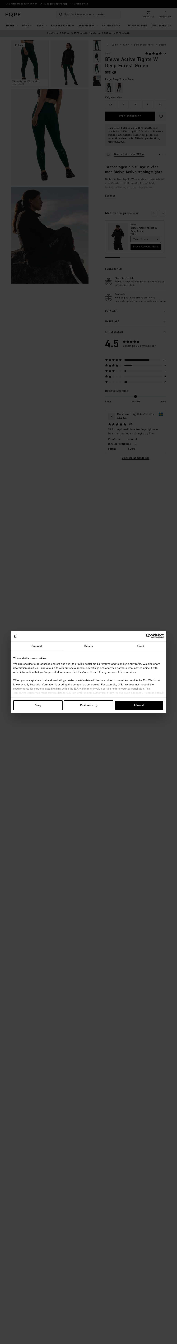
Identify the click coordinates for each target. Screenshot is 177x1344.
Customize (86, 705)
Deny (38, 705)
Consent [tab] (36, 646)
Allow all (139, 705)
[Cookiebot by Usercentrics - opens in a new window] (148, 636)
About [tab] (140, 646)
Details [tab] (88, 646)
